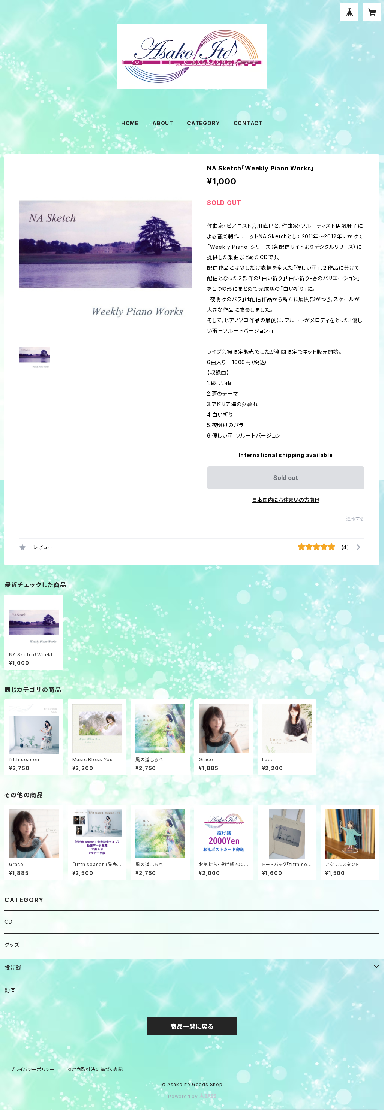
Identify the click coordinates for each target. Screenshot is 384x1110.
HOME (130, 123)
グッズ (11, 944)
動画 (10, 990)
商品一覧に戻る (192, 1026)
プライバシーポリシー (32, 1069)
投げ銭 (12, 967)
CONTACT (248, 123)
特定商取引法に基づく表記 (95, 1069)
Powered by (184, 1096)
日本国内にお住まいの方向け (286, 500)
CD (8, 922)
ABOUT (162, 123)
